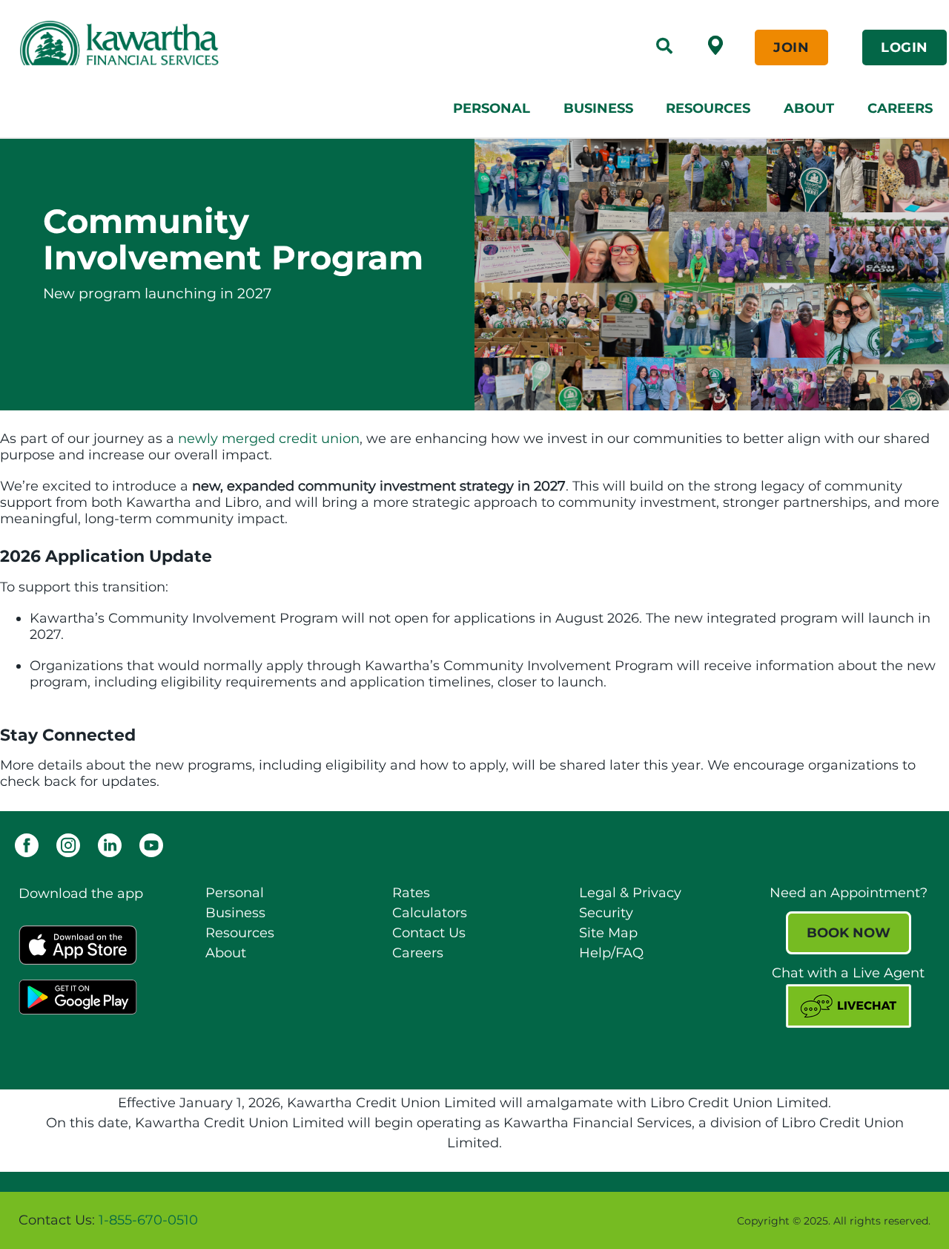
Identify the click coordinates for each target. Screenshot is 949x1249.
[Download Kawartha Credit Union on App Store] (78, 944)
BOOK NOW (848, 933)
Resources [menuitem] (708, 108)
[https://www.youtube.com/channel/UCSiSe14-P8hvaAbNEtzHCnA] (151, 844)
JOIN (791, 47)
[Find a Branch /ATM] (715, 44)
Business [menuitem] (598, 108)
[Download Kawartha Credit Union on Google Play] (78, 996)
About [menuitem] (809, 108)
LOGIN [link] (904, 47)
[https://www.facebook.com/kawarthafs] (27, 844)
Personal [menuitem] (491, 108)
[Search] (664, 47)
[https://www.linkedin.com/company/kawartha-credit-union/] (110, 844)
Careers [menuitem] (900, 108)
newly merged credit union (269, 438)
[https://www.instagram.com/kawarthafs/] (68, 844)
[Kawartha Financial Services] (209, 43)
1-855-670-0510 (148, 1220)
